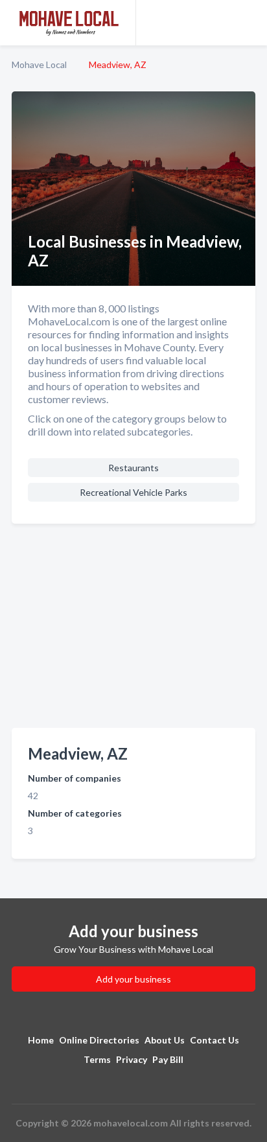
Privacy (131, 1059)
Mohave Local (39, 64)
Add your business (133, 979)
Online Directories (99, 1039)
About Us (165, 1039)
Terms (97, 1059)
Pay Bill (167, 1059)
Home (41, 1039)
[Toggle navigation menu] (249, 23)
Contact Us (214, 1039)
